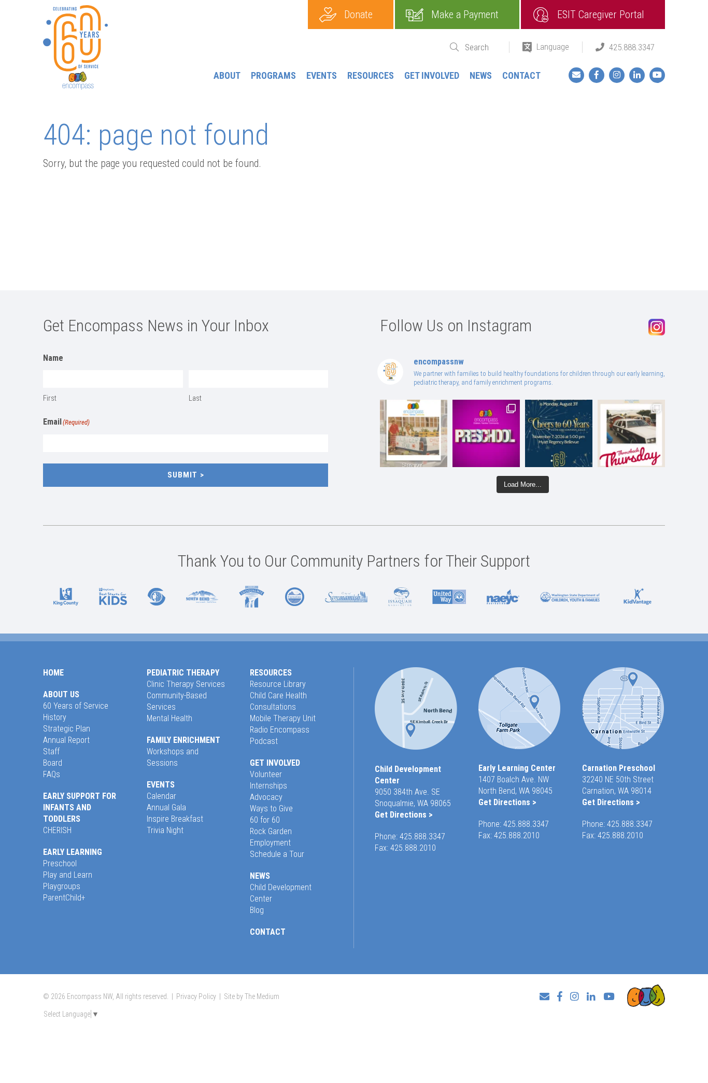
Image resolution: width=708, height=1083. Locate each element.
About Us (61, 694)
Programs (273, 75)
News (481, 75)
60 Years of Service (75, 706)
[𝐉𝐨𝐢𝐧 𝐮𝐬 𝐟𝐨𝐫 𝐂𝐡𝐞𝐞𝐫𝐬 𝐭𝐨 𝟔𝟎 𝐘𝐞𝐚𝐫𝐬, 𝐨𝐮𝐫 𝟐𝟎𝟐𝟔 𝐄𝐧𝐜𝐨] (558, 433)
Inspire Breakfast (175, 819)
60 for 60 (265, 820)
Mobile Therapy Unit (283, 718)
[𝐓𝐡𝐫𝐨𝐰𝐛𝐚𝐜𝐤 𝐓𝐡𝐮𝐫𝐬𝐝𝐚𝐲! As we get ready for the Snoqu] (413, 433)
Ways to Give (271, 808)
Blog (257, 910)
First (49, 398)
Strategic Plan (66, 729)
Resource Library (278, 684)
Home (53, 673)
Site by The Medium (251, 996)
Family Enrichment (183, 740)
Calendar (161, 796)
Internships (268, 786)
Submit (182, 475)
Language (552, 46)
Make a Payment (465, 14)
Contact (521, 75)
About (227, 75)
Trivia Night (165, 830)
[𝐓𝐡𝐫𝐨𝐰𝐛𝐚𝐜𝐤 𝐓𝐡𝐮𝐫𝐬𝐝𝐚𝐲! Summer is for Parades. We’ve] (631, 433)
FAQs (51, 774)
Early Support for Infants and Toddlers (79, 807)
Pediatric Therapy (183, 673)
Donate (358, 14)
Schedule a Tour (277, 854)
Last (195, 398)
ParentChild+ (64, 898)
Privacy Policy (196, 996)
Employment (270, 843)
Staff (51, 751)
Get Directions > (404, 815)
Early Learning (72, 852)
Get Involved (431, 75)
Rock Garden (271, 831)
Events (321, 75)
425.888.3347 (632, 47)
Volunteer (266, 774)
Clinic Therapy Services (186, 684)
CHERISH (57, 830)
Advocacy (266, 797)
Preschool (60, 863)
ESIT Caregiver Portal (600, 14)
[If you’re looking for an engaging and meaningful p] (486, 433)
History (54, 717)
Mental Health (169, 718)
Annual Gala (166, 807)
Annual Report (66, 740)
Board (52, 763)
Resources (370, 75)
